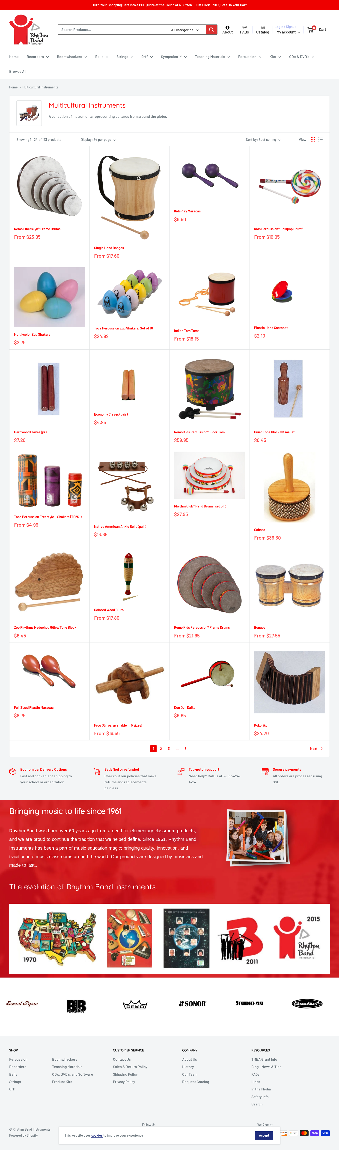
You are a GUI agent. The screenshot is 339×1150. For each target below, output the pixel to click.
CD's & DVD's (299, 56)
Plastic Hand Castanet (271, 328)
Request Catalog (195, 1081)
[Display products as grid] (313, 139)
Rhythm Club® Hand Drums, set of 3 (200, 506)
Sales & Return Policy (130, 1066)
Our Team (189, 1074)
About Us (189, 1059)
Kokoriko (260, 725)
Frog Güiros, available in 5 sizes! (118, 725)
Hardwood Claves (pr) (30, 432)
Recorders (35, 56)
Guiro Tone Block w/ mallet (274, 432)
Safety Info (260, 1096)
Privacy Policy (124, 1081)
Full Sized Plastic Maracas (34, 707)
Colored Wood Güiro (109, 610)
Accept (264, 1135)
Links (255, 1081)
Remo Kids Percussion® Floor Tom (199, 432)
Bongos (259, 627)
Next (314, 748)
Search (257, 1104)
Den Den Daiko (184, 707)
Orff (144, 56)
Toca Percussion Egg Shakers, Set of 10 (123, 328)
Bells (99, 56)
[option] (28, 1002)
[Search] (211, 29)
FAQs (255, 1074)
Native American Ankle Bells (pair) (120, 526)
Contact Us (122, 1059)
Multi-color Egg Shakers (32, 334)
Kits (273, 56)
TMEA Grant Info (264, 1059)
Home (14, 56)
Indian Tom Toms (186, 331)
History (188, 1066)
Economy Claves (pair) (111, 414)
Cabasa (259, 530)
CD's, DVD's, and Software (72, 1074)
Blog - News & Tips (266, 1066)
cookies (97, 1135)
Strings (122, 56)
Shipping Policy (125, 1074)
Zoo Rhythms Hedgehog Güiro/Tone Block (45, 627)
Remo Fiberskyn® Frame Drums (37, 229)
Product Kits (62, 1081)
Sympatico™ (171, 56)
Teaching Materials (210, 56)
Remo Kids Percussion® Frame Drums (202, 627)
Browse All (17, 71)
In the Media (261, 1089)
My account (286, 32)
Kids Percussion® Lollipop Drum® (278, 229)
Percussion (247, 56)
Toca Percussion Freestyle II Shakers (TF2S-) (48, 517)
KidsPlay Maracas (187, 211)
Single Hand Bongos (109, 248)
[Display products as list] (320, 139)
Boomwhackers (69, 56)
